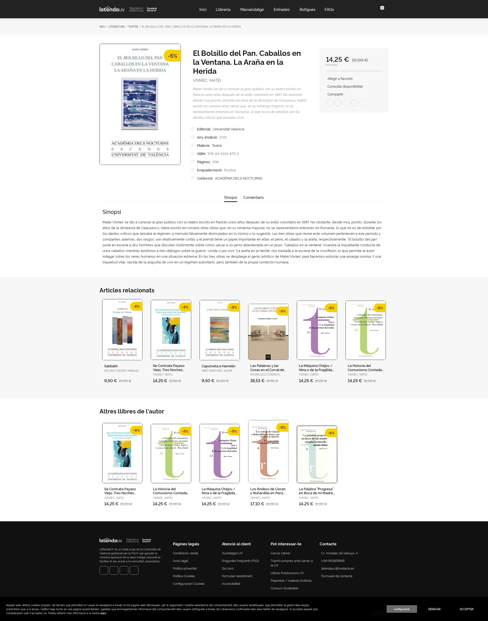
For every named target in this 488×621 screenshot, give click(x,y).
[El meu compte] (384, 9)
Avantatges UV (232, 553)
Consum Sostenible (284, 588)
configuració (402, 609)
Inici (102, 26)
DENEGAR (434, 609)
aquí (103, 613)
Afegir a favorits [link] (340, 78)
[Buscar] (378, 9)
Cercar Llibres (280, 553)
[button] (381, 9)
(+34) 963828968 (333, 560)
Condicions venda (185, 553)
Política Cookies (184, 576)
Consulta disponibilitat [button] (345, 86)
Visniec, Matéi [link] (207, 80)
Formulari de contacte (336, 576)
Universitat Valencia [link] (228, 128)
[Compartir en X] (337, 102)
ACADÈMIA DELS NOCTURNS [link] (238, 178)
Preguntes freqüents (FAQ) (240, 560)
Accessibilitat (231, 583)
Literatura (117, 26)
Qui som (228, 568)
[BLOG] (134, 570)
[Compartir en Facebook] (329, 102)
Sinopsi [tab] (230, 197)
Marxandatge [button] (252, 9)
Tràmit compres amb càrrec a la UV (292, 562)
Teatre (133, 26)
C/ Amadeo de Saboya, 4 (339, 553)
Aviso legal (180, 560)
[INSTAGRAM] (114, 570)
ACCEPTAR (467, 609)
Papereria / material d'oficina (291, 580)
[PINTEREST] (124, 570)
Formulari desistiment (237, 576)
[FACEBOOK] (104, 570)
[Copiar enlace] (363, 102)
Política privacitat (185, 568)
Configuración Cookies (189, 583)
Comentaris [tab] (253, 197)
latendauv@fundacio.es (337, 568)
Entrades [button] (282, 9)
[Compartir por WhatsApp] (346, 102)
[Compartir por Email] (354, 102)
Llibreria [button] (223, 9)
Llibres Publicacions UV (287, 573)
